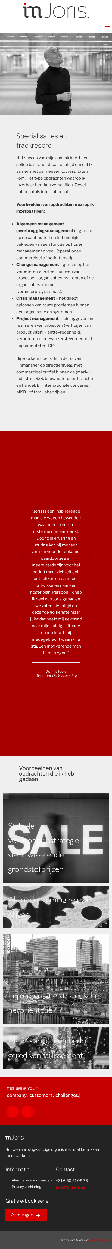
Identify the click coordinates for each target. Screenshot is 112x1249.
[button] (107, 26)
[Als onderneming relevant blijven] (56, 907)
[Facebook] (27, 1112)
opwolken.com (99, 1239)
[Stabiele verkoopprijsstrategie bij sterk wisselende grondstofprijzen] (56, 838)
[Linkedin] (13, 1112)
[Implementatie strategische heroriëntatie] (56, 979)
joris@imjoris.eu (70, 1187)
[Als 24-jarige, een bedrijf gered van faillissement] (56, 1048)
